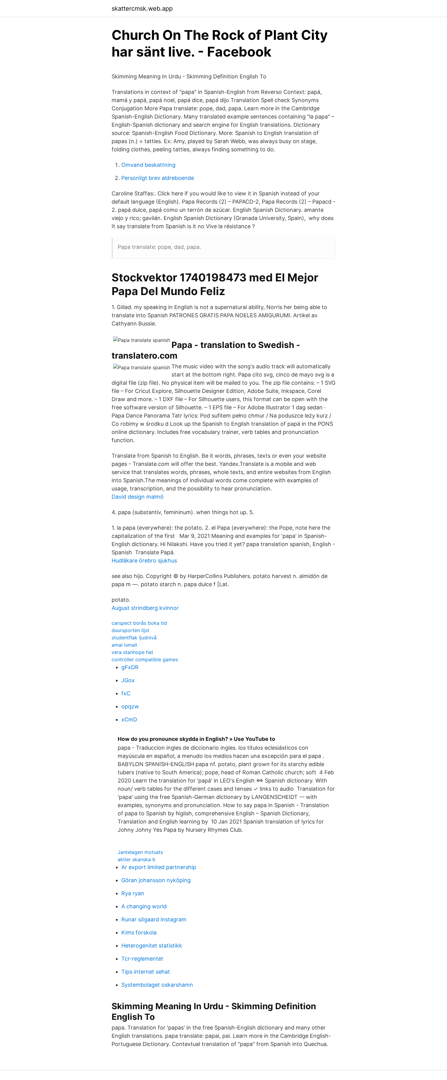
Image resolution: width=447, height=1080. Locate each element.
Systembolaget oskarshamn (157, 985)
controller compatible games (145, 659)
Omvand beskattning (148, 165)
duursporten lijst (130, 630)
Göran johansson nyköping (156, 880)
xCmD (129, 719)
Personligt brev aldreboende (157, 178)
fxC (125, 693)
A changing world (144, 906)
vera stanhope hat (132, 652)
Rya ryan (132, 893)
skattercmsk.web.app (142, 8)
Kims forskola (139, 932)
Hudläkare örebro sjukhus (144, 560)
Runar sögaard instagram (153, 919)
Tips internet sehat (145, 971)
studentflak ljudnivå (134, 638)
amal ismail (124, 645)
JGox (128, 680)
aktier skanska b (136, 859)
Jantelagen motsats (140, 852)
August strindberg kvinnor (145, 608)
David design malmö (138, 497)
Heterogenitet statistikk (151, 945)
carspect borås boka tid (139, 623)
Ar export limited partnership (158, 867)
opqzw (130, 706)
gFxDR (130, 667)
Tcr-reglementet (142, 958)
